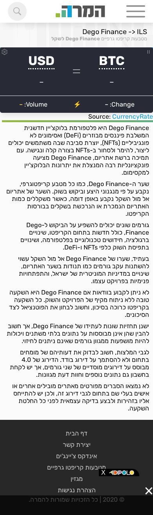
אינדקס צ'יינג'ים (76, 456)
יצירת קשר (77, 444)
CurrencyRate (132, 116)
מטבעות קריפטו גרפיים (124, 39)
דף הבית (76, 433)
